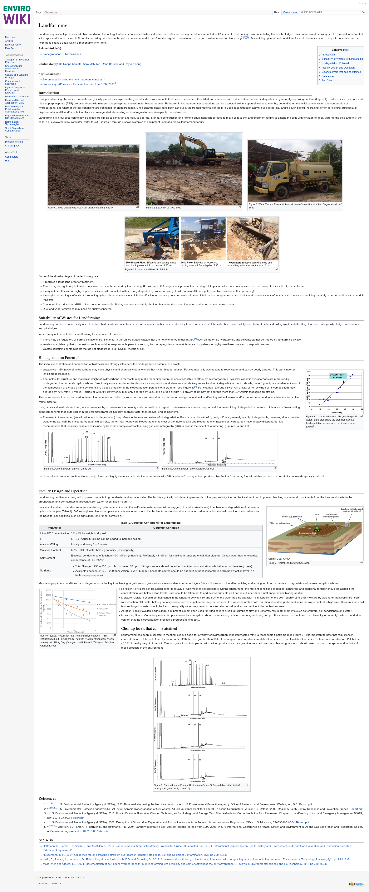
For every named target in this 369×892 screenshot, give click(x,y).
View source (290, 12)
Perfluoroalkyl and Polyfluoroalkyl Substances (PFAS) (15, 109)
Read (277, 12)
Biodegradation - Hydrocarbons (62, 53)
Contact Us (56, 883)
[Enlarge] (137, 207)
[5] (314, 426)
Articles (9, 41)
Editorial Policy (13, 44)
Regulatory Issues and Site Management (17, 117)
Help (7, 160)
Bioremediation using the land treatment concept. (73, 79)
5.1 (55, 826)
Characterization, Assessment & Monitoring (14, 69)
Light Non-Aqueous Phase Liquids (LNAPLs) (15, 90)
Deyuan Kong (133, 63)
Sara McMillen (91, 63)
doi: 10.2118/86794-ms (91, 831)
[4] (195, 338)
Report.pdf (305, 804)
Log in (362, 3)
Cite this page (12, 145)
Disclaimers (43, 883)
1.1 (55, 803)
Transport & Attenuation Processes (17, 61)
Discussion (50, 12)
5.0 (51, 826)
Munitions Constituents (17, 96)
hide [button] (346, 50)
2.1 (55, 808)
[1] (242, 37)
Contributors (11, 156)
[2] (245, 37)
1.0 (51, 803)
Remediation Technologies (12, 123)
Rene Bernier (110, 63)
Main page (10, 37)
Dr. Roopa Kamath (70, 63)
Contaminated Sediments (12, 82)
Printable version (14, 142)
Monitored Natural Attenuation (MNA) (14, 101)
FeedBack (10, 48)
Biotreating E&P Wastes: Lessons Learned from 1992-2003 (79, 84)
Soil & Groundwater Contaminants (15, 129)
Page (38, 12)
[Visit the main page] (17, 15)
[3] (247, 37)
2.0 (51, 808)
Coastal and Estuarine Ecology (16, 76)
